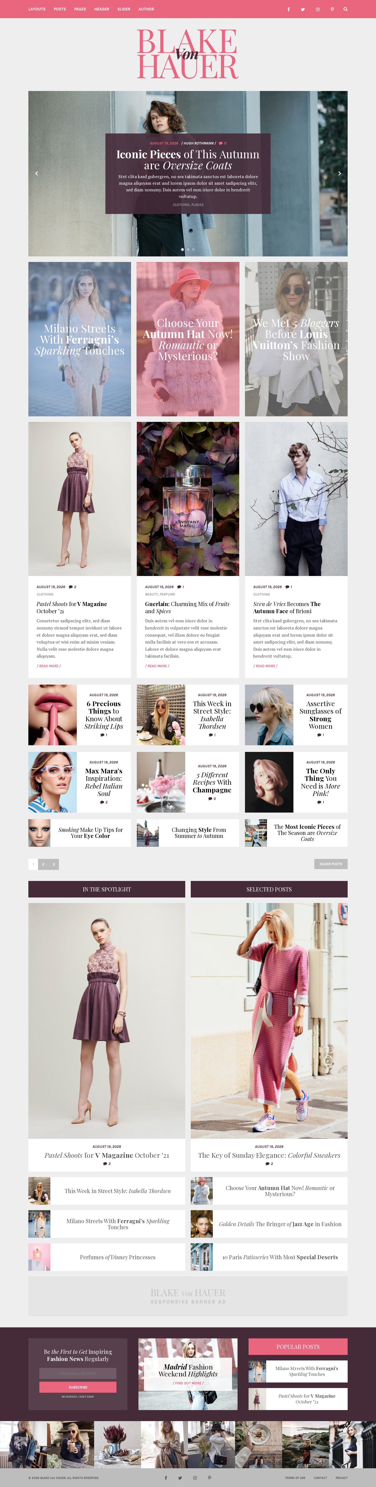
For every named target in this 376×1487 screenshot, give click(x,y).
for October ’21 (72, 607)
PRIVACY (342, 1478)
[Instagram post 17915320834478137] (305, 1444)
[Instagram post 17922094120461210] (352, 1444)
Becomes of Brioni (287, 607)
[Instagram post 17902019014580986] (164, 1444)
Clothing (45, 594)
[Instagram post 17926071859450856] (117, 1444)
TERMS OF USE (295, 1478)
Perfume (167, 594)
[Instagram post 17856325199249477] (70, 1444)
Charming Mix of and (187, 607)
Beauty (151, 594)
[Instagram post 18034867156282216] (23, 1444)
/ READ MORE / (49, 666)
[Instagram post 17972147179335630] (211, 1444)
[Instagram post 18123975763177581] (258, 1444)
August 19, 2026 (51, 587)
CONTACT (320, 1478)
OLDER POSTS (331, 864)
